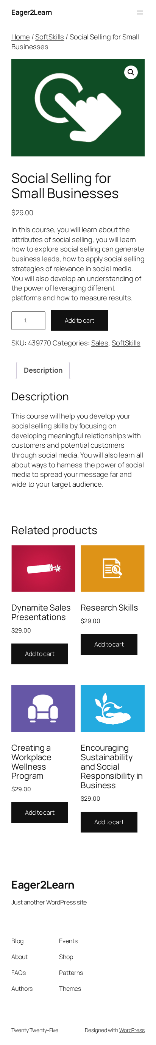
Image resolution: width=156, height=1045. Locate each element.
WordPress (132, 1030)
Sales (100, 343)
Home (20, 37)
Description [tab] (43, 370)
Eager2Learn (31, 12)
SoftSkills (49, 37)
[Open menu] (140, 12)
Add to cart (79, 320)
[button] (131, 72)
